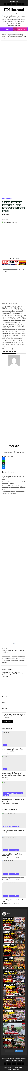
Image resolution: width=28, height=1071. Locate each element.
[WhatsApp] (14, 461)
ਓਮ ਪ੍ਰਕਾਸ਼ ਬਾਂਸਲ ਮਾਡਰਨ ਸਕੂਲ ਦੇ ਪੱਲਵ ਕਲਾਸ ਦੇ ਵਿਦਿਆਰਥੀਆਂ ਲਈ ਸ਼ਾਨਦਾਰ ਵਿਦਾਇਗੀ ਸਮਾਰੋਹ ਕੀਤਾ (13, 478)
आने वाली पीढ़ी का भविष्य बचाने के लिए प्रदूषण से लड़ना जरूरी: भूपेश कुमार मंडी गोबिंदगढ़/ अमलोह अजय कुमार (13, 487)
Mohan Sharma (5, 803)
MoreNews (10, 1069)
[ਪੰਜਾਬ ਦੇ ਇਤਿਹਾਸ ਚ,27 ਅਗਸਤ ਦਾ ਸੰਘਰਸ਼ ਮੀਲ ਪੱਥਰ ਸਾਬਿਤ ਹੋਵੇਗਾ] (14, 739)
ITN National (14, 9)
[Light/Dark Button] (7, 29)
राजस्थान (8, 1060)
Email (4, 702)
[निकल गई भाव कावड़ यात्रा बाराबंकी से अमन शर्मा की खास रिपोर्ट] (14, 820)
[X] (14, 463)
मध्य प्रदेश (23, 1058)
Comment (5, 676)
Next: (13, 658)
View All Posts (20, 452)
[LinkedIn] (14, 465)
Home (4, 35)
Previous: (13, 650)
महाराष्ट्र (20, 1060)
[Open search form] (11, 29)
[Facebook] (14, 458)
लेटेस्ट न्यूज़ (6, 795)
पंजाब (11, 198)
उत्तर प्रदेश (6, 826)
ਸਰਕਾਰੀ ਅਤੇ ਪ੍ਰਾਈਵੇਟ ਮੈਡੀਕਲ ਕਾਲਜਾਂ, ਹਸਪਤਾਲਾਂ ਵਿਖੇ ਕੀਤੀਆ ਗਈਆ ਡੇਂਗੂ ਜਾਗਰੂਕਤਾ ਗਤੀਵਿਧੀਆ (13, 775)
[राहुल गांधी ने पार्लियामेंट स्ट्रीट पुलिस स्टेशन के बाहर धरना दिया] (14, 789)
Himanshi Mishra (6, 834)
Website (4, 708)
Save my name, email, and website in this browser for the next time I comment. (14, 716)
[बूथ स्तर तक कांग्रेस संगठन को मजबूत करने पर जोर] (14, 868)
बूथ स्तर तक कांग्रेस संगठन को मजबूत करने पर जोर (13, 877)
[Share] (14, 468)
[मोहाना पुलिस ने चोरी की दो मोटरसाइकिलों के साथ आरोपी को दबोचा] (14, 844)
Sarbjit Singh (5, 753)
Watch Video (22, 29)
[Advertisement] (14, 56)
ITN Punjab (5, 198)
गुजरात (15, 1060)
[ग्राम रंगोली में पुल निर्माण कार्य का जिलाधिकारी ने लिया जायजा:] (14, 890)
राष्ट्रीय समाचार (5, 1058)
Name (4, 697)
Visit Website (8, 452)
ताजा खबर (12, 793)
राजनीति (21, 793)
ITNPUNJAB (5, 214)
